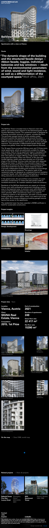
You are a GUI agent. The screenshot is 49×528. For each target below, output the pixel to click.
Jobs (3, 515)
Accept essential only (36, 526)
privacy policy (16, 523)
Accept (45, 526)
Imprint (4, 517)
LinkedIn (28, 517)
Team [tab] (13, 302)
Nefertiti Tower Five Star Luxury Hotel (12, 478)
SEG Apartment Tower (33, 477)
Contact (4, 513)
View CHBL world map (21, 437)
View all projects (22, 473)
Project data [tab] (5, 302)
